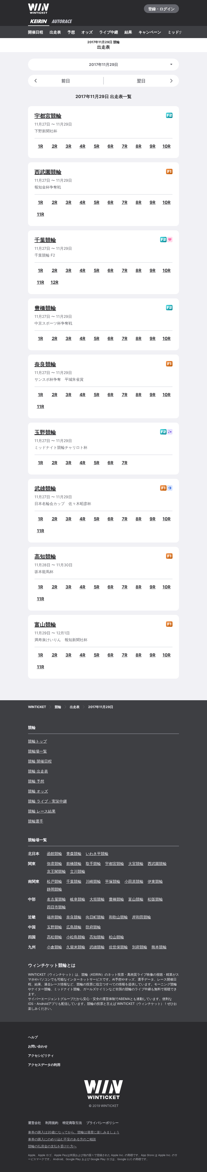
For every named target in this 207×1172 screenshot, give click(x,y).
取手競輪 (93, 863)
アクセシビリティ (41, 1055)
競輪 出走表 (38, 771)
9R (153, 146)
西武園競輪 (47, 172)
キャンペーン (150, 32)
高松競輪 (54, 937)
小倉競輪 (54, 947)
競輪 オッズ (38, 791)
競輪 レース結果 (42, 811)
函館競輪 (54, 853)
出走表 (55, 32)
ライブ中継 (108, 32)
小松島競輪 (75, 937)
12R (54, 282)
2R (54, 146)
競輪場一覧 (37, 751)
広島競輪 (73, 927)
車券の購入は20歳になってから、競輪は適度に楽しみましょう (73, 1132)
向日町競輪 (95, 917)
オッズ (87, 32)
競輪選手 (35, 821)
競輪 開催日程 (40, 761)
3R (68, 146)
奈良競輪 (45, 364)
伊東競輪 (155, 881)
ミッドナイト (179, 32)
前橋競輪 (73, 863)
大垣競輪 (97, 899)
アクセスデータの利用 (44, 1065)
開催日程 (35, 32)
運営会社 (34, 1123)
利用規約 (51, 1123)
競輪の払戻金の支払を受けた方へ (52, 1146)
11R (40, 214)
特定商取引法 (72, 1123)
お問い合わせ (37, 1046)
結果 (128, 32)
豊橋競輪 (45, 308)
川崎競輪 (93, 881)
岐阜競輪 (77, 899)
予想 (71, 32)
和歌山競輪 (118, 917)
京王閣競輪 (56, 871)
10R (167, 146)
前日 (65, 80)
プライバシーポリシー (102, 1123)
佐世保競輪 (118, 947)
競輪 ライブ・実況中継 (47, 801)
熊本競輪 (159, 947)
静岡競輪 (54, 889)
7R (124, 146)
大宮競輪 (135, 863)
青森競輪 (73, 853)
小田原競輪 (134, 881)
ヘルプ (33, 1037)
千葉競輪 (45, 240)
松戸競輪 (54, 881)
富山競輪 (45, 624)
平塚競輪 (112, 881)
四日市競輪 (56, 907)
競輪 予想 (36, 781)
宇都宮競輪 (47, 116)
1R (40, 146)
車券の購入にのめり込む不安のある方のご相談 (62, 1139)
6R (110, 146)
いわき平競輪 (97, 853)
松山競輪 (116, 937)
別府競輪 (139, 947)
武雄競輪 (45, 488)
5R (96, 146)
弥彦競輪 (54, 863)
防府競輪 (93, 927)
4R (82, 146)
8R (139, 146)
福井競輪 (54, 917)
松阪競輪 (155, 899)
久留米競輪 (75, 947)
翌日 (141, 80)
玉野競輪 (45, 432)
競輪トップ (37, 741)
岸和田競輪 (141, 917)
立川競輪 (77, 871)
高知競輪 (45, 556)
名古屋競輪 (56, 899)
